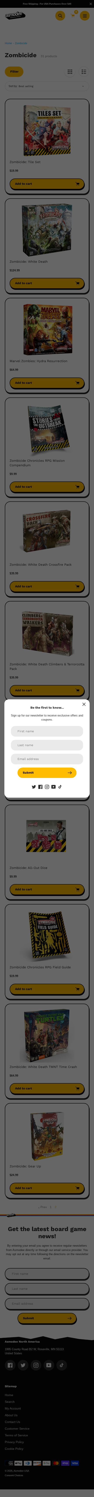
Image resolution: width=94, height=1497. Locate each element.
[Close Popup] (84, 704)
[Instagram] (47, 786)
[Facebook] (40, 786)
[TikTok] (60, 786)
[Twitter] (34, 786)
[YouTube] (53, 786)
